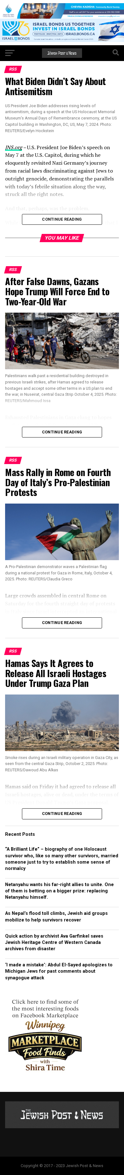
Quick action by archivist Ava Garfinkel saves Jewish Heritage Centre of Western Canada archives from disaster (54, 942)
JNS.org (13, 147)
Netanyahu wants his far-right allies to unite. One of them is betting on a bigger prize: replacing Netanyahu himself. (59, 891)
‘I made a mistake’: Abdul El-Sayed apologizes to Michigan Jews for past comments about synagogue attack (59, 971)
